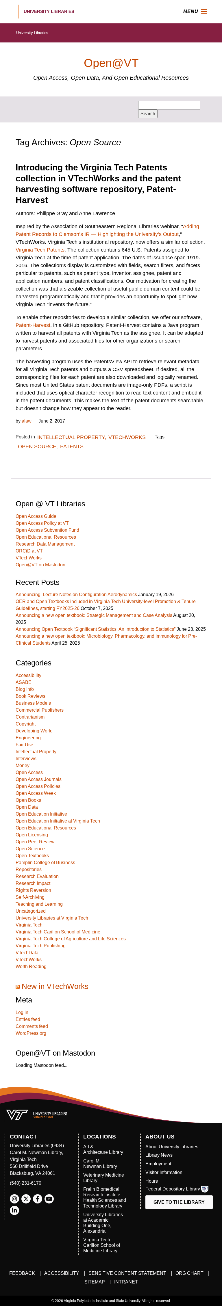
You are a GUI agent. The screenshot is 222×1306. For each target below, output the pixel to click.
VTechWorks (127, 437)
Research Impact (33, 883)
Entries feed (28, 1019)
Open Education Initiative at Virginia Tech (58, 820)
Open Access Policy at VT (42, 523)
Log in (22, 1012)
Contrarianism (30, 717)
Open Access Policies (38, 786)
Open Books (28, 800)
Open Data (27, 807)
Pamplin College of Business (45, 862)
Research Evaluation (37, 876)
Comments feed (32, 1026)
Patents (72, 446)
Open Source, (38, 446)
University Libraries (32, 33)
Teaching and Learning (39, 904)
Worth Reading (31, 966)
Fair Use (24, 744)
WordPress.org (31, 1033)
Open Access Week (36, 793)
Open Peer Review (35, 841)
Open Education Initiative (41, 814)
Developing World (34, 730)
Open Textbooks (32, 855)
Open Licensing (32, 834)
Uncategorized (31, 911)
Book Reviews (30, 696)
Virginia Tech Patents (40, 250)
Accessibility (28, 675)
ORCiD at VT (29, 550)
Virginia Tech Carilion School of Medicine (58, 931)
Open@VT (111, 63)
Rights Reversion (33, 890)
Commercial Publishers (40, 710)
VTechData (27, 952)
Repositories (29, 869)
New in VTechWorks (55, 986)
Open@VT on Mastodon (40, 564)
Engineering (28, 737)
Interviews (26, 758)
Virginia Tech (29, 924)
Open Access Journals (39, 779)
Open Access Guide (36, 516)
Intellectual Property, (71, 437)
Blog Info (25, 689)
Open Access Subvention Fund (47, 530)
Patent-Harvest (33, 325)
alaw (27, 420)
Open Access (29, 772)
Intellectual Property (36, 751)
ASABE (24, 682)
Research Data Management (45, 544)
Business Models (33, 703)
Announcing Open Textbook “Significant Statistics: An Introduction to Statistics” (95, 629)
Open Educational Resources (46, 537)
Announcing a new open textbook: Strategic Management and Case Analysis (94, 615)
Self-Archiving (30, 897)
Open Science (30, 848)
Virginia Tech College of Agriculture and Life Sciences (71, 938)
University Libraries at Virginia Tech (52, 918)
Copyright (26, 723)
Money (22, 765)
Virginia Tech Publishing (41, 945)
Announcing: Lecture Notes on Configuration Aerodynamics (76, 594)
